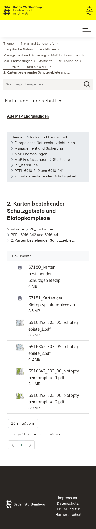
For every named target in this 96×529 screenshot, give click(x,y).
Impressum (67, 498)
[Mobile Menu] (87, 28)
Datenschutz (68, 503)
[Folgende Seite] (30, 444)
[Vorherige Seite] (13, 444)
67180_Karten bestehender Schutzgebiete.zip (44, 273)
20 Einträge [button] (24, 424)
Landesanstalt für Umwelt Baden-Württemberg (31, 10)
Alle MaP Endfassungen (28, 116)
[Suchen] (87, 84)
